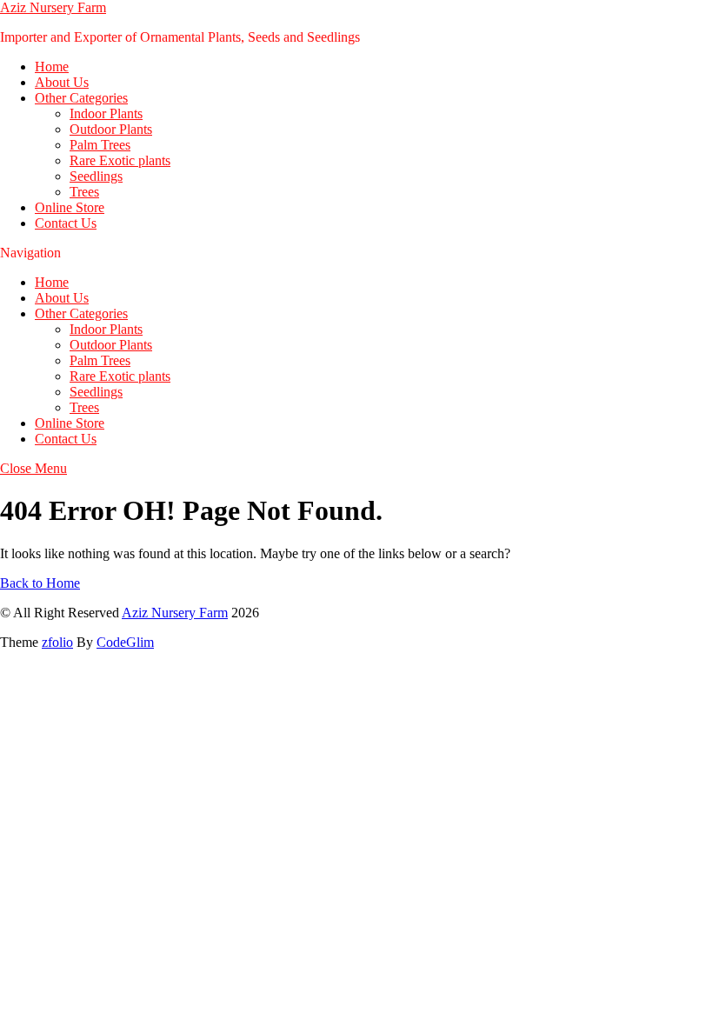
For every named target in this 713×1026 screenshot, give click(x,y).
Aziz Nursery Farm (53, 7)
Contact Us (66, 223)
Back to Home (40, 583)
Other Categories (81, 97)
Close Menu (33, 468)
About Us (62, 82)
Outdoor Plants (111, 129)
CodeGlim (125, 642)
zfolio (57, 642)
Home (52, 66)
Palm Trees (100, 144)
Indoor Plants (106, 113)
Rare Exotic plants (120, 160)
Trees (84, 191)
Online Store (69, 207)
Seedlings (96, 176)
